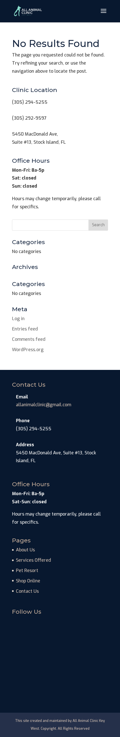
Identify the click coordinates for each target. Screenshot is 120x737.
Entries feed (25, 329)
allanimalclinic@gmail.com (43, 405)
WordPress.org (28, 350)
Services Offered (33, 560)
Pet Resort (27, 570)
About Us (25, 550)
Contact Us (27, 591)
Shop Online (28, 581)
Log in (18, 319)
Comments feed (28, 339)
